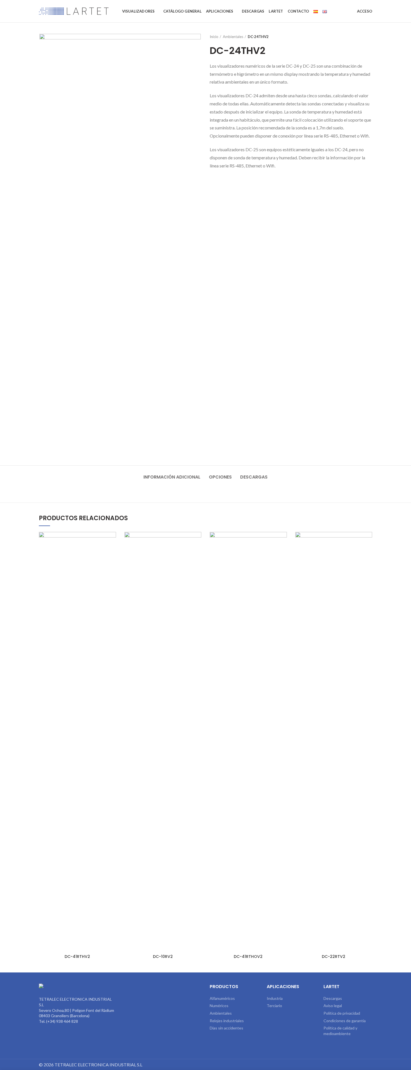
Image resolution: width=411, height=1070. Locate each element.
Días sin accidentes (226, 1028)
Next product (369, 36)
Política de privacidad (341, 1013)
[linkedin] (163, 988)
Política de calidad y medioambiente (340, 1031)
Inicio (214, 36)
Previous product (358, 36)
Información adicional (171, 477)
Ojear (112, 541)
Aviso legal (332, 1005)
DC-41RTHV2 (77, 956)
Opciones (220, 477)
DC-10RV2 (163, 956)
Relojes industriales (227, 1020)
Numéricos (219, 1005)
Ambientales (233, 36)
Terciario (274, 1005)
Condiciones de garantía (344, 1020)
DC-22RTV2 (333, 956)
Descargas (254, 477)
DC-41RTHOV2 (248, 956)
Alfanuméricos (222, 998)
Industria (275, 998)
